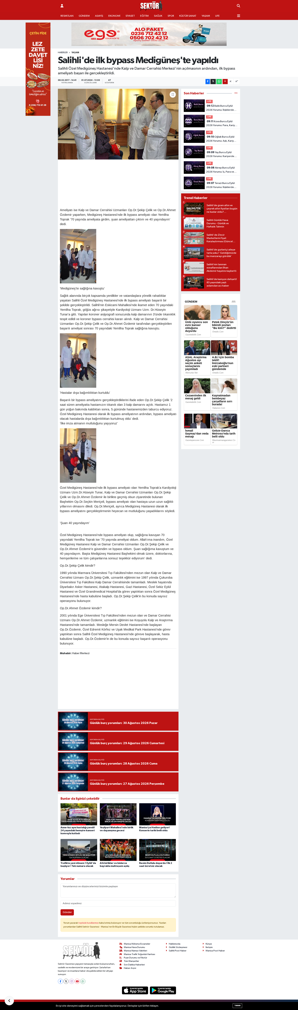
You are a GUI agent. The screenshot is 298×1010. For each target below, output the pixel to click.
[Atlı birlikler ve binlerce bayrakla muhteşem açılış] (118, 850)
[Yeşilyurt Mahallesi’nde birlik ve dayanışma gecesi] (118, 814)
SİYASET (130, 16)
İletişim (209, 947)
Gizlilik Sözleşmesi (178, 947)
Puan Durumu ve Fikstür (135, 958)
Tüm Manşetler (131, 961)
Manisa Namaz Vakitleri (135, 951)
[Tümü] (236, 93)
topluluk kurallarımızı (88, 923)
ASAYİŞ (99, 16)
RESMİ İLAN (67, 16)
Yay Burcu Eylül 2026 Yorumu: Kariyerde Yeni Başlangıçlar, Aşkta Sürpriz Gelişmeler (220, 154)
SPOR (171, 16)
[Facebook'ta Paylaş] (207, 81)
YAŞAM (206, 16)
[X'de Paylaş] (213, 81)
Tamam (237, 1005)
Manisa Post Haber (215, 951)
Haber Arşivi (130, 968)
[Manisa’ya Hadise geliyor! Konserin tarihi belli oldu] (157, 814)
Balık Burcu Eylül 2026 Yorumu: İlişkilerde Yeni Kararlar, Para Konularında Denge (220, 108)
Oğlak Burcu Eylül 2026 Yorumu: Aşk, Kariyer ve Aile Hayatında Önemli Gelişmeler (221, 139)
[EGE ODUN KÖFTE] (149, 34)
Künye (209, 944)
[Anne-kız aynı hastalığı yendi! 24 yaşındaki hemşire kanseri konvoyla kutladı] (79, 814)
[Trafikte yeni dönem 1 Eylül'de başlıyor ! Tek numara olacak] (79, 850)
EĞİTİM (144, 16)
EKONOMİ (114, 16)
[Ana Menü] (238, 16)
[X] (66, 981)
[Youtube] (77, 981)
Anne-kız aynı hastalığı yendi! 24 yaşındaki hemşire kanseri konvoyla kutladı (78, 830)
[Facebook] (60, 981)
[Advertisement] (118, 183)
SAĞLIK (158, 16)
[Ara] (238, 6)
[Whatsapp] (82, 981)
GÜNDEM (84, 16)
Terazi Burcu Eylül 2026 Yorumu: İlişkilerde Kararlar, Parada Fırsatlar (220, 185)
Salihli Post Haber (177, 951)
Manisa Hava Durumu (134, 947)
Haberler (63, 52)
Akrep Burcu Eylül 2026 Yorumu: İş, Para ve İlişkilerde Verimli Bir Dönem (220, 170)
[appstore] (135, 990)
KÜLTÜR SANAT (187, 16)
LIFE (217, 16)
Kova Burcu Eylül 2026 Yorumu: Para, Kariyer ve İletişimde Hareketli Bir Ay (221, 123)
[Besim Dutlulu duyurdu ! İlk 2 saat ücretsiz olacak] (157, 850)
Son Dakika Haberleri (134, 965)
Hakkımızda (174, 944)
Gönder (67, 912)
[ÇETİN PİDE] (38, 69)
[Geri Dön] (9, 1000)
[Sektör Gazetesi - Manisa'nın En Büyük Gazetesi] (151, 6)
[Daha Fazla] (225, 81)
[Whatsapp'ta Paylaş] (219, 81)
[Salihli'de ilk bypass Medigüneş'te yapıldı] (118, 124)
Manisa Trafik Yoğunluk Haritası (139, 954)
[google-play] (163, 990)
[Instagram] (71, 981)
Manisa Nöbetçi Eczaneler (137, 944)
